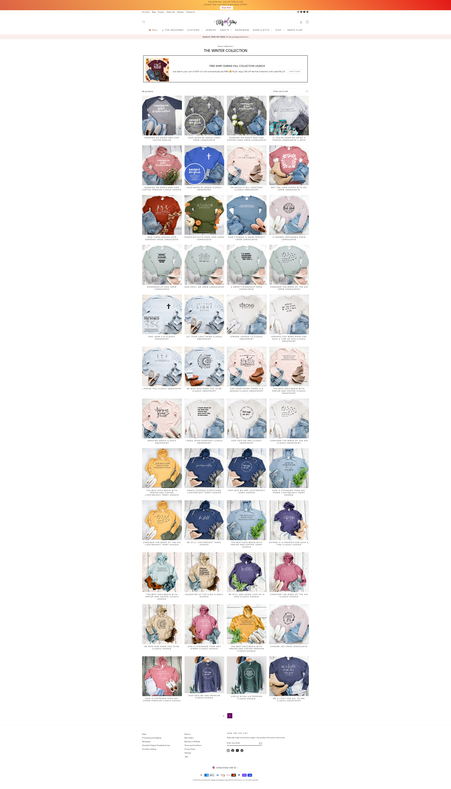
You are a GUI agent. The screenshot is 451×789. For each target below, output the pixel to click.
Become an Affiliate (192, 742)
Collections (228, 46)
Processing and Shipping (151, 738)
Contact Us (190, 12)
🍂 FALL (153, 30)
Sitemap (188, 753)
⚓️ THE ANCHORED (173, 30)
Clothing (193, 30)
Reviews (180, 12)
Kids (279, 30)
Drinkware (242, 30)
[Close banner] (448, 5)
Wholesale (146, 742)
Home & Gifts (261, 30)
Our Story (146, 12)
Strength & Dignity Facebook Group (156, 745)
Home (220, 46)
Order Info (171, 12)
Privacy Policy (190, 749)
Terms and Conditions (193, 745)
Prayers (161, 12)
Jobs (186, 757)
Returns (188, 734)
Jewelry (211, 30)
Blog (154, 12)
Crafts (225, 30)
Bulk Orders (189, 738)
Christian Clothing (149, 749)
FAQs (144, 734)
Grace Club (294, 30)
